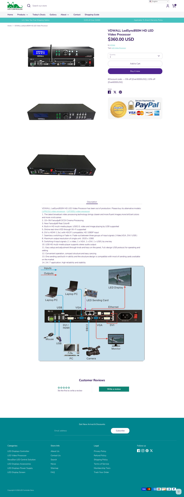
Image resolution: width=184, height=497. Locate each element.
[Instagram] (142, 450)
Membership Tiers (102, 468)
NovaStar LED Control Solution (22, 459)
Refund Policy (100, 455)
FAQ (53, 472)
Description (92, 202)
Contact (76, 14)
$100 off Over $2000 (92, 20)
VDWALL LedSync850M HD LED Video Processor (31, 26)
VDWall (112, 45)
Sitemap (54, 468)
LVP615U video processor (53, 211)
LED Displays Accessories (19, 464)
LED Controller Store (27, 490)
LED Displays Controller (18, 451)
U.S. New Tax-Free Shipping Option (36, 20)
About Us (55, 451)
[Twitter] (151, 450)
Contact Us (56, 455)
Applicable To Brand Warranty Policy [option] (148, 20)
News (53, 464)
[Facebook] (138, 450)
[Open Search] (28, 5)
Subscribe (120, 430)
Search (54, 459)
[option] (36, 20)
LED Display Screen (16, 472)
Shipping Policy (101, 459)
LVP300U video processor (78, 211)
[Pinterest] (147, 450)
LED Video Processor (119, 48)
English (154, 1)
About (64, 14)
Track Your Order (101, 472)
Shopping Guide (92, 14)
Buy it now (135, 71)
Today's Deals (39, 14)
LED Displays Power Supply (20, 468)
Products (21, 14)
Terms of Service (101, 464)
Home (10, 14)
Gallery (53, 14)
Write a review (114, 389)
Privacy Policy (100, 451)
